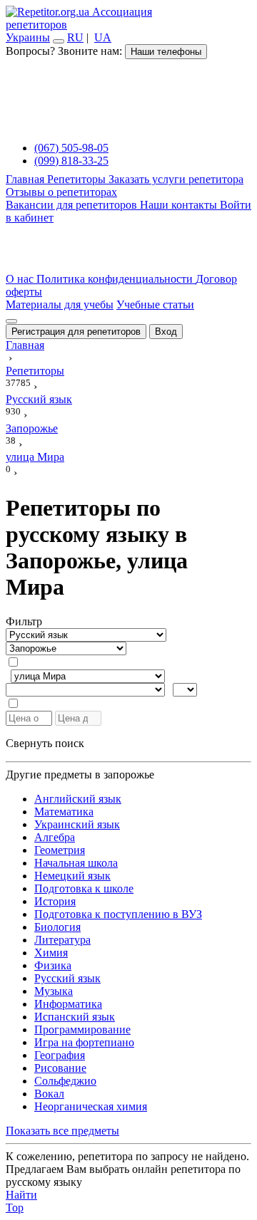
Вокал (49, 1094)
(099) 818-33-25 (71, 161)
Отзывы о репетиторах (61, 192)
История (55, 901)
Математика (64, 811)
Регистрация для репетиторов (76, 331)
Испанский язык (74, 1017)
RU (75, 37)
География (59, 1055)
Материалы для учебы (60, 304)
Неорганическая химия (90, 1106)
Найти (21, 1195)
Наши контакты (180, 205)
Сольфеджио (65, 1081)
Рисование (60, 1068)
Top (15, 1207)
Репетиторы (78, 179)
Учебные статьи (155, 304)
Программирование (82, 1029)
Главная (26, 179)
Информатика (68, 1004)
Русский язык (67, 978)
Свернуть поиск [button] (45, 743)
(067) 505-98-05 (71, 148)
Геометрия (59, 850)
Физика (52, 965)
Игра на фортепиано (84, 1042)
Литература (62, 940)
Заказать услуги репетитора (176, 179)
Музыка (53, 991)
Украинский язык (77, 824)
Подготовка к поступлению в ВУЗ (118, 914)
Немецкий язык (72, 876)
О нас (21, 279)
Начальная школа (76, 863)
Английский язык (77, 799)
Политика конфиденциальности (116, 279)
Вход (166, 331)
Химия (51, 953)
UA (102, 37)
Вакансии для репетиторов (73, 205)
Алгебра (54, 837)
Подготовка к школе (83, 888)
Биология (57, 927)
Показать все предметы (62, 1131)
